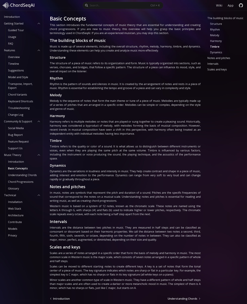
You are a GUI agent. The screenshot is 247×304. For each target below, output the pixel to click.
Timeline (13, 64)
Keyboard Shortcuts (20, 101)
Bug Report (15, 135)
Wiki (219, 5)
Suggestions (16, 70)
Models (12, 229)
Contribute (15, 222)
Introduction (12, 17)
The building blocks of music (78, 40)
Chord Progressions (20, 182)
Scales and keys (65, 247)
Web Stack (14, 208)
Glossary (13, 188)
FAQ (10, 43)
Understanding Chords (22, 175)
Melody (56, 95)
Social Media (16, 128)
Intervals (58, 221)
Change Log (15, 115)
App (231, 5)
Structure (58, 57)
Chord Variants (17, 94)
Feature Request (18, 141)
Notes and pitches (67, 186)
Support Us (15, 148)
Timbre (56, 140)
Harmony (57, 116)
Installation (15, 202)
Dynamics (58, 165)
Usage (12, 37)
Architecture (16, 215)
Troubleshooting (19, 108)
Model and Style (18, 77)
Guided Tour (16, 30)
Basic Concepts (18, 168)
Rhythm (56, 78)
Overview (14, 57)
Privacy (12, 235)
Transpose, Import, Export (20, 86)
